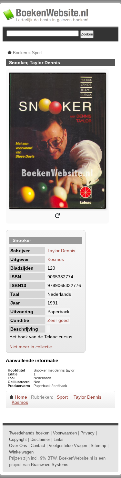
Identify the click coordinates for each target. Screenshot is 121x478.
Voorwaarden (65, 433)
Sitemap (98, 445)
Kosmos (55, 259)
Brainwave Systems (49, 464)
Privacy (87, 433)
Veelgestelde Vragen (68, 445)
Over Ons (18, 445)
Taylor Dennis (61, 250)
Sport (62, 397)
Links (59, 439)
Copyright (18, 439)
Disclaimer (40, 439)
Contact (38, 445)
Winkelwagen (21, 452)
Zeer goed (58, 320)
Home (21, 397)
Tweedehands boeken (29, 433)
